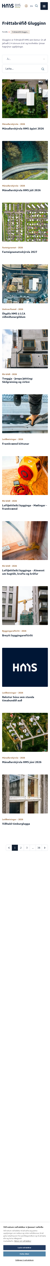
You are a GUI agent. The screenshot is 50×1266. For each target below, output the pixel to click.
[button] (9, 848)
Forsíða (5, 32)
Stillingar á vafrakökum (24, 1260)
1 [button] (15, 847)
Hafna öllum (24, 1254)
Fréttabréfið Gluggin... (20, 32)
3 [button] (27, 847)
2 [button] (21, 847)
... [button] (33, 847)
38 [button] (38, 847)
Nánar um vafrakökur (22, 1241)
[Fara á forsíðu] (11, 6)
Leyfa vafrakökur (24, 1248)
